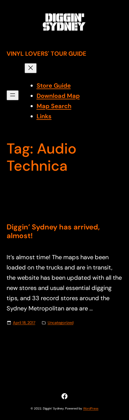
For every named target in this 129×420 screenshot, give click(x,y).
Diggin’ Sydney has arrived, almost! (53, 231)
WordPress (90, 408)
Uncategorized (61, 322)
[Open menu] (13, 95)
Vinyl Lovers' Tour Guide (46, 54)
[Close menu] (31, 68)
